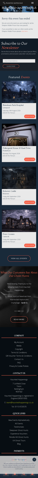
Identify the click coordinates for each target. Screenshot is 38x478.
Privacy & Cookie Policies (18, 366)
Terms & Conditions (19, 352)
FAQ (19, 362)
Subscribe (11, 66)
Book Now (29, 116)
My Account (19, 342)
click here (24, 31)
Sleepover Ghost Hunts (19, 430)
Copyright (19, 349)
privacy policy (28, 467)
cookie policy (19, 469)
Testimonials (19, 427)
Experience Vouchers (19, 433)
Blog (19, 444)
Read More (19, 319)
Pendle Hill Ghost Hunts (19, 437)
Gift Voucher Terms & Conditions (19, 356)
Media (19, 345)
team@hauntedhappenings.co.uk (19, 402)
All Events (19, 423)
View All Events (19, 258)
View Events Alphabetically (19, 420)
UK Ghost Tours (19, 440)
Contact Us (18, 359)
